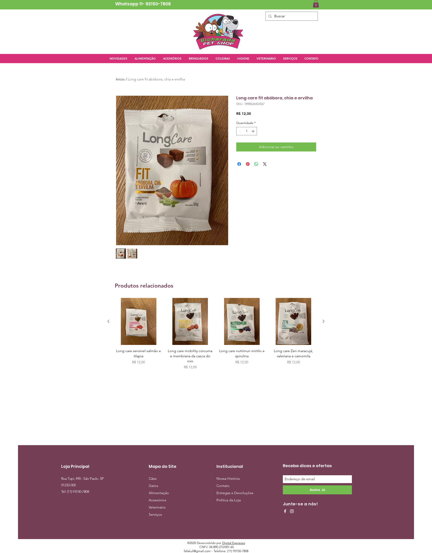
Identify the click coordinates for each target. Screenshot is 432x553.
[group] (216, 334)
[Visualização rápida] (138, 321)
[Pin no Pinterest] (247, 164)
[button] (316, 3)
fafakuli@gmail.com (197, 551)
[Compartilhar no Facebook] (239, 164)
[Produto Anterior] (108, 321)
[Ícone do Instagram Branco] (291, 511)
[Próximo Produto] (323, 321)
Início (120, 79)
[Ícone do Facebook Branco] (285, 511)
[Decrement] (240, 131)
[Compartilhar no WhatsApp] (256, 164)
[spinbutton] (247, 131)
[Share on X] (265, 164)
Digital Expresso (233, 543)
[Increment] (253, 131)
